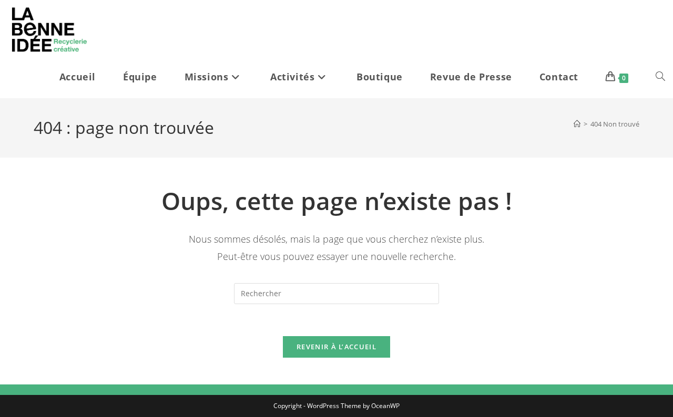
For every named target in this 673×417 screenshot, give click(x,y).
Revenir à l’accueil (336, 346)
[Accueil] (577, 124)
